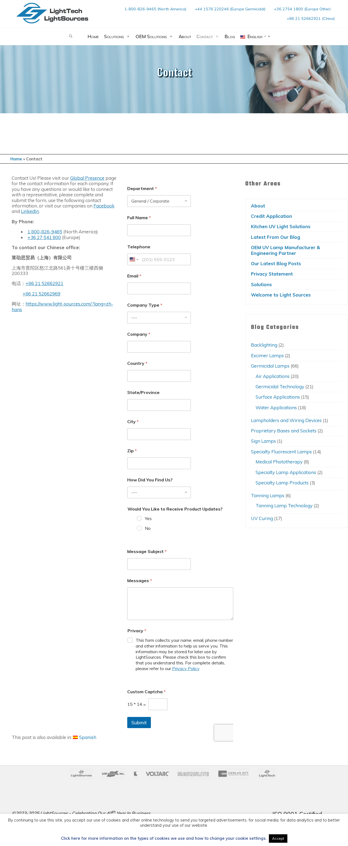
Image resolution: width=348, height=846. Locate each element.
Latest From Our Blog (275, 237)
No (147, 528)
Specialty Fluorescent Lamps (281, 451)
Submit (139, 722)
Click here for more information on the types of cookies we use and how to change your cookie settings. (163, 838)
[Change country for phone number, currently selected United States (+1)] (133, 259)
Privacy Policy (185, 668)
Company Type (144, 305)
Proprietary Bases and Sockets (283, 430)
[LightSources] (52, 13)
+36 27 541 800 (44, 237)
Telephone (138, 246)
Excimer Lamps (267, 355)
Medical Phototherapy (279, 462)
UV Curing (262, 518)
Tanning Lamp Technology (284, 505)
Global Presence (87, 178)
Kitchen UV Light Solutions (280, 226)
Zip (131, 450)
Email (134, 276)
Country (137, 363)
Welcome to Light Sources (281, 295)
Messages (139, 580)
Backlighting (264, 345)
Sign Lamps (263, 441)
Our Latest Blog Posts (276, 263)
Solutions (114, 36)
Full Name (139, 217)
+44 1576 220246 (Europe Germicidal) (230, 9)
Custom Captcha (146, 691)
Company (138, 334)
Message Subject (146, 551)
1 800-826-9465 (44, 231)
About (185, 36)
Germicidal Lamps (270, 366)
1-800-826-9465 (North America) (155, 9)
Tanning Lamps (267, 495)
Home (93, 36)
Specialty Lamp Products (282, 482)
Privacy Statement (272, 274)
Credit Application (271, 216)
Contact (205, 36)
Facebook (104, 205)
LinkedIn (30, 211)
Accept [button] (278, 838)
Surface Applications (278, 397)
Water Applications (276, 407)
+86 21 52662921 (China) (311, 18)
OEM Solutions (151, 36)
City (132, 421)
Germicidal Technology (280, 386)
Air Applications (273, 376)
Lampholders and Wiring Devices (286, 420)
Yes (148, 518)
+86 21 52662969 (41, 293)
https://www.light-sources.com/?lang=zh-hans (62, 306)
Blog (230, 36)
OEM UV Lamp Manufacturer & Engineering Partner (285, 250)
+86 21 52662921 (44, 283)
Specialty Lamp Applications (286, 472)
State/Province (143, 392)
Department (142, 188)
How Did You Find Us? (149, 479)
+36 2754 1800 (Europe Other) (302, 9)
